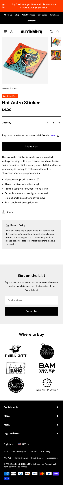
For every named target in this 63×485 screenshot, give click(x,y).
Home (5, 88)
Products (14, 88)
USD (24, 444)
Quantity (6, 122)
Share (10, 212)
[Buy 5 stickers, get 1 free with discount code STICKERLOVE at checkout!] (31, 6)
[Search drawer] (51, 31)
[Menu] (5, 31)
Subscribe (31, 311)
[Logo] (31, 31)
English (7, 444)
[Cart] (57, 31)
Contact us (50, 464)
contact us (34, 240)
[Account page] (12, 31)
